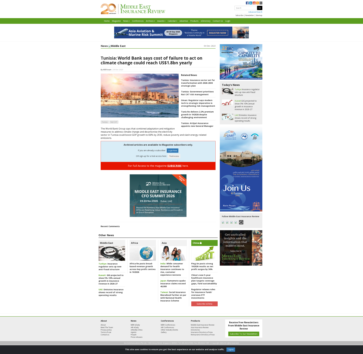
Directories (195, 330)
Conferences (138, 21)
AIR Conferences (167, 327)
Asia (164, 242)
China (196, 242)
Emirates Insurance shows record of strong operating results (111, 292)
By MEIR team (106, 69)
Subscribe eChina (204, 303)
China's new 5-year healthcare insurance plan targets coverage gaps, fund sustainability (204, 279)
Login (227, 21)
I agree (231, 349)
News (125, 21)
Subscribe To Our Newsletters (244, 333)
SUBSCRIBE (174, 165)
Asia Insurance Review (199, 327)
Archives (150, 21)
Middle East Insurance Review (202, 325)
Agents (133, 332)
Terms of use (106, 332)
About (103, 325)
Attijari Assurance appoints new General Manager (197, 124)
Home (107, 21)
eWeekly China (136, 330)
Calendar (172, 21)
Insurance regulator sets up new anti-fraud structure (110, 266)
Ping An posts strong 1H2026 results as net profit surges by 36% (202, 266)
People (133, 334)
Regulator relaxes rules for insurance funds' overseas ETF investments (203, 293)
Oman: (184, 100)
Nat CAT (113, 122)
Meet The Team (107, 327)
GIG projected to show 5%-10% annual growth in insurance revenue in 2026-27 (111, 279)
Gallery (163, 332)
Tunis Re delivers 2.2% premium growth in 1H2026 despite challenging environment (197, 114)
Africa (134, 242)
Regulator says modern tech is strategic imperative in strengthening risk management (198, 103)
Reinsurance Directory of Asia (203, 334)
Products (194, 21)
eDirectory (205, 21)
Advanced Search (255, 12)
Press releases (136, 337)
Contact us (105, 334)
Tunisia (104, 122)
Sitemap (259, 15)
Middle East (106, 242)
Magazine (116, 21)
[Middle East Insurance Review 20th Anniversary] (133, 9)
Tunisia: (109, 58)
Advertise (184, 21)
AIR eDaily (135, 327)
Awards (160, 21)
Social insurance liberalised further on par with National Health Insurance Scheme (173, 296)
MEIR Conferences (168, 325)
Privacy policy (106, 330)
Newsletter (249, 15)
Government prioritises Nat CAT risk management (197, 93)
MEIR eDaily (135, 325)
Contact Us (218, 21)
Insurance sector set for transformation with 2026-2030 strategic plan (198, 83)
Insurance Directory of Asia (202, 332)
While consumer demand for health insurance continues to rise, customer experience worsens (172, 269)
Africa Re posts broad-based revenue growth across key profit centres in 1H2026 (143, 267)
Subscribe (239, 15)
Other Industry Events (169, 330)
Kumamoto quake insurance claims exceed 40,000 (173, 283)
